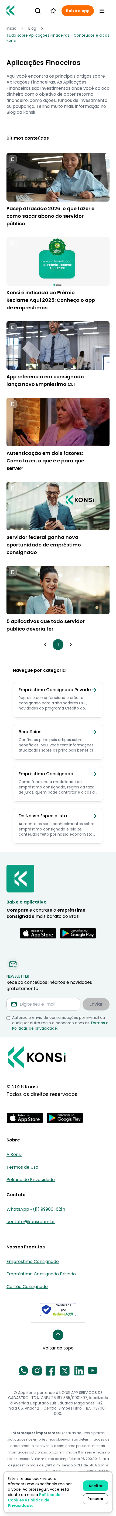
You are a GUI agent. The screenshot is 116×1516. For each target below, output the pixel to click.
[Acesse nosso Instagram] (37, 1370)
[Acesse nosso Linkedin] (79, 1371)
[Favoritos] (53, 10)
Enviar (96, 1004)
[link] (58, 38)
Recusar (95, 1498)
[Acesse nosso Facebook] (50, 1371)
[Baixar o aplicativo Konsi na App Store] (38, 933)
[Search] (37, 10)
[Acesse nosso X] (64, 1370)
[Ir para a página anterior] (45, 644)
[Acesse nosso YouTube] (92, 1371)
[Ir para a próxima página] (70, 644)
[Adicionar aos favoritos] (13, 159)
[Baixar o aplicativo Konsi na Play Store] (78, 933)
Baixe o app (78, 10)
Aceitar (95, 1486)
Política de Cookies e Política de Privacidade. (34, 1500)
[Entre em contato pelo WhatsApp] (23, 1371)
